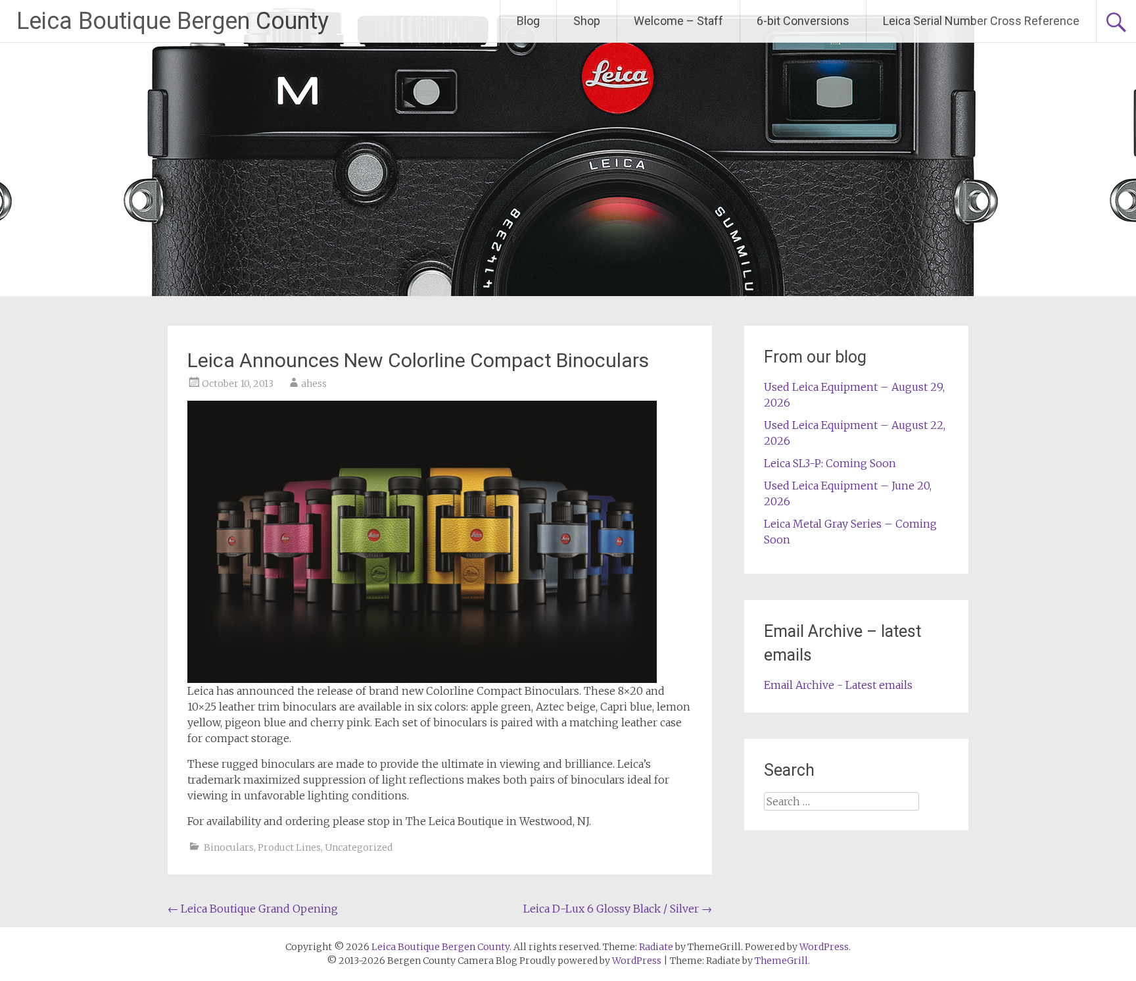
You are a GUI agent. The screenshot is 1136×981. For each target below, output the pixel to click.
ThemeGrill (781, 961)
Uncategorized (358, 847)
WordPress (636, 961)
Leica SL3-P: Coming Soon (830, 463)
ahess (314, 384)
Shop (586, 21)
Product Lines (289, 847)
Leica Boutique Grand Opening (253, 908)
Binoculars (229, 847)
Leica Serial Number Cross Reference (981, 21)
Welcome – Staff (678, 21)
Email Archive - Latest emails (838, 685)
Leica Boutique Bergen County (172, 21)
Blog (528, 21)
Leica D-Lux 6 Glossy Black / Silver (617, 908)
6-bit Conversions (803, 21)
